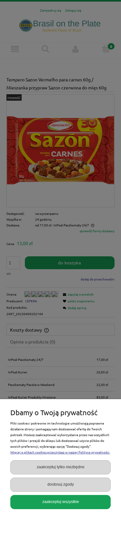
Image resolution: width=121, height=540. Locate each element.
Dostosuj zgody (60, 484)
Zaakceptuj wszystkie (60, 502)
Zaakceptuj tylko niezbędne (61, 467)
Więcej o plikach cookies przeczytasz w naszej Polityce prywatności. (60, 452)
